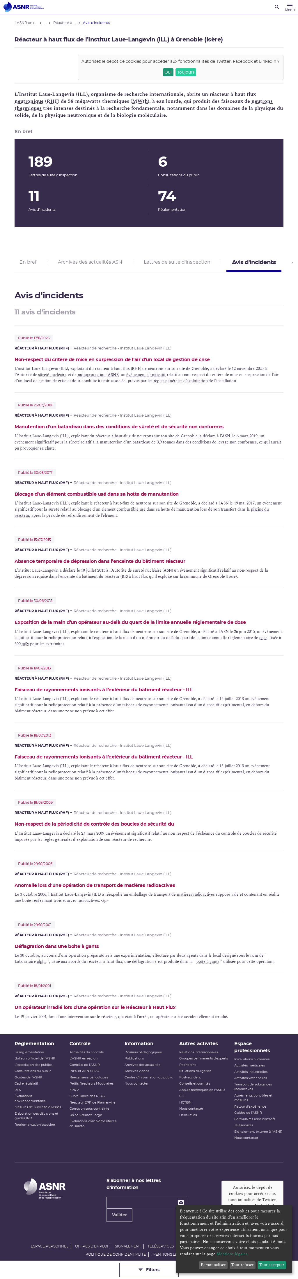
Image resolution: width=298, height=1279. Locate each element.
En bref (27, 262)
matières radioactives (196, 894)
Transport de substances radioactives (253, 1087)
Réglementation (34, 1043)
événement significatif (146, 375)
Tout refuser (242, 1265)
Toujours (186, 72)
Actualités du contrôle (87, 1052)
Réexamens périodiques (89, 1077)
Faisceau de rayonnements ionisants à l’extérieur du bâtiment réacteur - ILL (104, 690)
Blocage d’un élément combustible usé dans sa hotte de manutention (97, 494)
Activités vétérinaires (250, 1078)
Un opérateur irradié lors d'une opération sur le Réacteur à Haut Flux (95, 1007)
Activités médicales (249, 1065)
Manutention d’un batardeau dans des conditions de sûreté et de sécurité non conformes (119, 426)
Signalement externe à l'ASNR (258, 1131)
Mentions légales (170, 1254)
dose (263, 638)
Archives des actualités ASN (90, 262)
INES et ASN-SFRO (84, 1071)
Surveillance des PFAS (87, 1096)
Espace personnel (49, 1246)
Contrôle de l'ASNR (85, 1064)
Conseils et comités (194, 1083)
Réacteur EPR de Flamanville (93, 1102)
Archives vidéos (137, 1071)
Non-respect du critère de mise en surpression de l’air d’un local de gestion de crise (112, 359)
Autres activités (198, 1043)
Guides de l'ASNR (28, 1077)
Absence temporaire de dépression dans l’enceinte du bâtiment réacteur (100, 561)
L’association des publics (33, 1064)
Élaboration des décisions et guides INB (36, 1116)
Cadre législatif (26, 1083)
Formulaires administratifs (254, 1119)
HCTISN (185, 1102)
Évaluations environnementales (30, 1098)
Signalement (128, 1246)
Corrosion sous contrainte (89, 1108)
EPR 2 (74, 1090)
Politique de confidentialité (116, 1254)
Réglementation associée (35, 1124)
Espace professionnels (252, 1047)
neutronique (29, 101)
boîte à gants (207, 961)
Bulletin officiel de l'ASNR (35, 1058)
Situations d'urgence (195, 1071)
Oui (168, 72)
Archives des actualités (142, 1064)
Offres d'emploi (91, 1246)
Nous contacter (136, 1083)
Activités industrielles (250, 1071)
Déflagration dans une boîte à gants (57, 946)
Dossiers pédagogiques (143, 1052)
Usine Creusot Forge (86, 1115)
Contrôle (80, 1043)
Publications (134, 1058)
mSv (25, 644)
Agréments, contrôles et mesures (253, 1098)
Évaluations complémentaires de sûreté (93, 1124)
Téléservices (243, 1125)
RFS (18, 1090)
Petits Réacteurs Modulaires (91, 1083)
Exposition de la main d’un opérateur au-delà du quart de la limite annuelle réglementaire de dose (130, 622)
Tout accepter (271, 1265)
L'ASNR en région (83, 1058)
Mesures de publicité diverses (38, 1107)
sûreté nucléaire (52, 375)
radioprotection (92, 375)
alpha (42, 961)
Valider (119, 1215)
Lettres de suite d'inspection (177, 262)
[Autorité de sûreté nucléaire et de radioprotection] (23, 7)
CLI (181, 1096)
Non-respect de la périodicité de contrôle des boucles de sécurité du (94, 824)
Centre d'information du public (149, 1077)
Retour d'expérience (250, 1106)
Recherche (187, 1064)
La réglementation (29, 1052)
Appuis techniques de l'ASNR (202, 1090)
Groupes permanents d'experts (203, 1058)
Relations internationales (198, 1052)
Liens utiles (188, 1115)
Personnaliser (213, 1265)
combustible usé (131, 509)
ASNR (113, 375)
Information (139, 1043)
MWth (140, 101)
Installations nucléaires (251, 1059)
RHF (52, 101)
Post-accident (190, 1077)
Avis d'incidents (254, 262)
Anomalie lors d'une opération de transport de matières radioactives (95, 885)
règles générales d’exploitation (181, 381)
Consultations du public (33, 1071)
